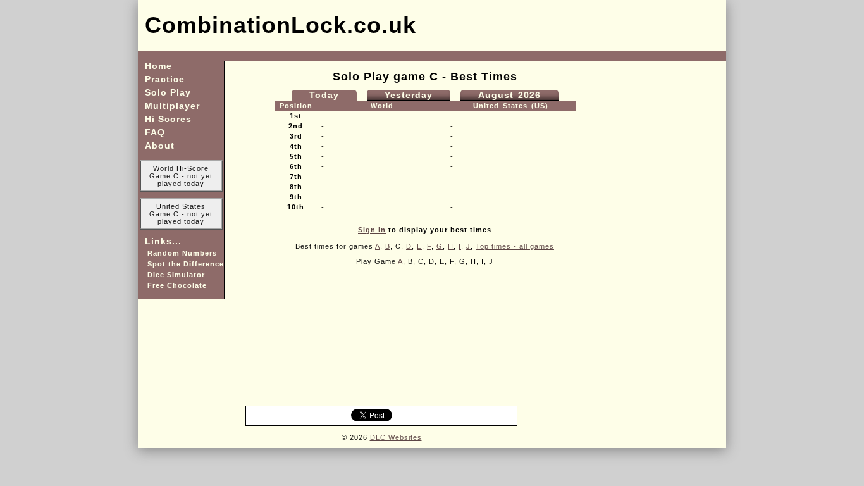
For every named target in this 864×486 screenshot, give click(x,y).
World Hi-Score (181, 168)
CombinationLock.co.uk (277, 25)
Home (158, 66)
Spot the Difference (184, 264)
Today (324, 95)
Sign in (372, 230)
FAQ (155, 132)
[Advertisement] (572, 25)
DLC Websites (396, 437)
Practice (165, 79)
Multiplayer (172, 106)
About (160, 145)
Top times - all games (515, 246)
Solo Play (168, 92)
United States (181, 206)
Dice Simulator (175, 274)
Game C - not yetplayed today (181, 179)
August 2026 (509, 95)
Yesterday (409, 95)
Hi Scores (168, 119)
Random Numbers (181, 253)
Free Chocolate (176, 285)
